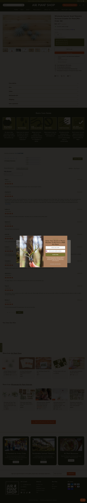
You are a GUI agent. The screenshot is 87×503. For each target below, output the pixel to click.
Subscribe (55, 254)
